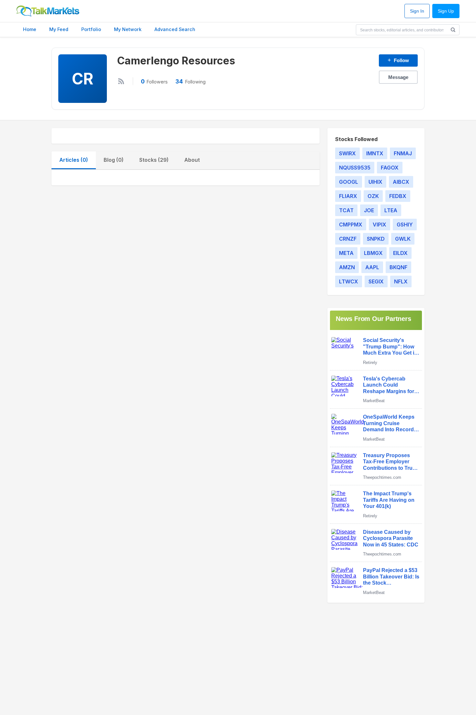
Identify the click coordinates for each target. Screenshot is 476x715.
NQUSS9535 (354, 167)
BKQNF (398, 267)
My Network (128, 29)
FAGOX (390, 167)
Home (29, 29)
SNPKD (376, 239)
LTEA (390, 210)
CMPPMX (350, 224)
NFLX (401, 281)
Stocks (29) (154, 160)
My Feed (58, 29)
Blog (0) (114, 160)
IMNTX (374, 153)
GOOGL (348, 182)
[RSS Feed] (121, 81)
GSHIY (405, 224)
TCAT (346, 210)
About (192, 160)
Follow (398, 60)
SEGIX (376, 281)
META (346, 253)
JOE (369, 210)
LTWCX (348, 281)
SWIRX (347, 153)
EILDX (400, 253)
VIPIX (379, 224)
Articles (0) (73, 160)
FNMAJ (403, 153)
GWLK (403, 239)
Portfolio (91, 29)
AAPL (372, 267)
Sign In (417, 11)
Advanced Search (174, 29)
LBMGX (373, 253)
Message (398, 77)
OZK (373, 196)
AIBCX (401, 182)
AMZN (347, 267)
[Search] (453, 30)
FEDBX (397, 196)
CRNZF (348, 239)
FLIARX (348, 196)
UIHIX (375, 182)
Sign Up (446, 11)
